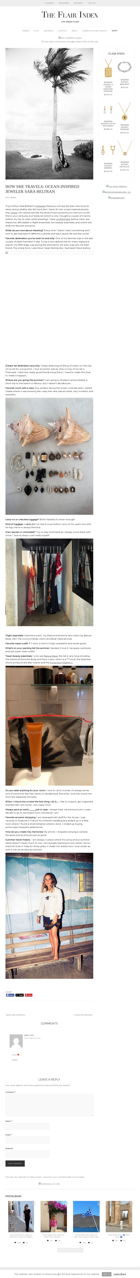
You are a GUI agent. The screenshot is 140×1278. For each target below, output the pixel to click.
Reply (15, 1060)
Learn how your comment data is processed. (63, 1177)
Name (8, 1121)
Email (8, 1135)
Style (7, 197)
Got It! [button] (106, 1274)
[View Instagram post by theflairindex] (34, 1229)
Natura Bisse (51, 656)
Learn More (120, 1274)
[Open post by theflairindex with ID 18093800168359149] (86, 1216)
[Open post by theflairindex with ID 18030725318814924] (119, 1216)
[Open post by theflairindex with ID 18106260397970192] (53, 1216)
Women (13, 197)
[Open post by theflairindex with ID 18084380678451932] (21, 1216)
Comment (10, 1092)
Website (9, 1148)
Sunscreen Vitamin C (61, 662)
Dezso (14, 212)
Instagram (40, 206)
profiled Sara (63, 219)
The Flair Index (70, 16)
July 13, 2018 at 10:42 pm (32, 1038)
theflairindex (21, 1203)
